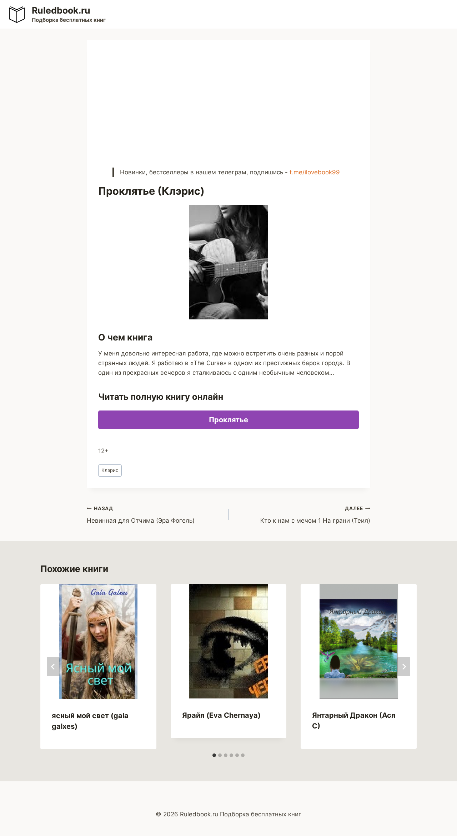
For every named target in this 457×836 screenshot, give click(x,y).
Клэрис (110, 470)
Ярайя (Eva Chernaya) (221, 715)
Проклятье (228, 419)
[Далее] (403, 666)
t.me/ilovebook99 (315, 172)
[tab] (214, 755)
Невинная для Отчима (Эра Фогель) (141, 515)
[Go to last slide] (53, 666)
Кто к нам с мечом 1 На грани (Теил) (315, 515)
